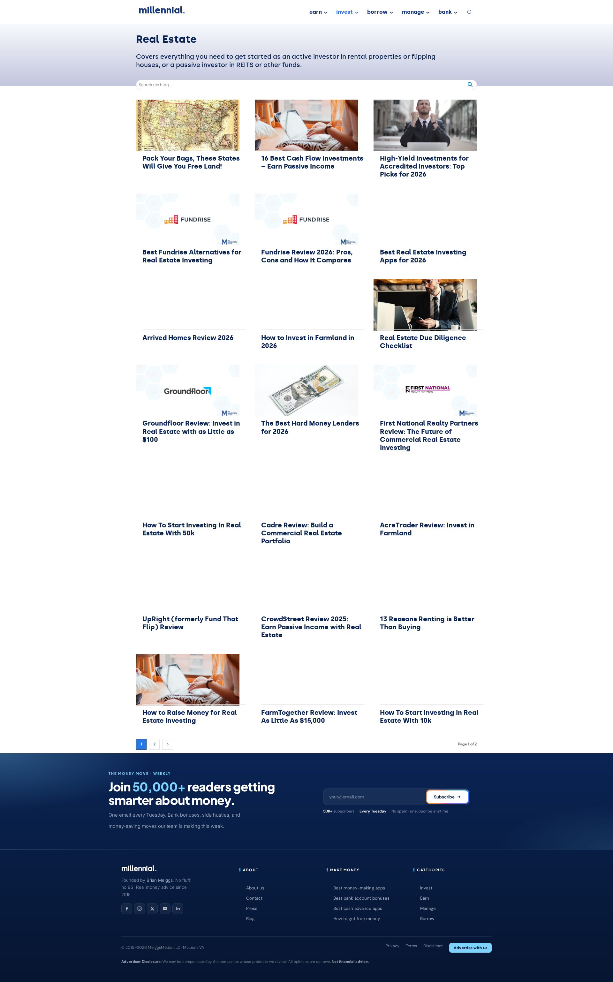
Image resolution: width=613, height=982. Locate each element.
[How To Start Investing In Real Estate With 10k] (425, 680)
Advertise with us (470, 947)
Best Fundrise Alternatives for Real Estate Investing (191, 256)
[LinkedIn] (177, 908)
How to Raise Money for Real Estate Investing (189, 716)
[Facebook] (126, 908)
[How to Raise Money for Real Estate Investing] (187, 680)
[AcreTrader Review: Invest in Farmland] (425, 492)
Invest (426, 888)
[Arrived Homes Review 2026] (187, 305)
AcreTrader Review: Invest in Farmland (427, 529)
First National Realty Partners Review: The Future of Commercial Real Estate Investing (429, 435)
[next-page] (167, 744)
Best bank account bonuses (361, 898)
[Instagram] (139, 908)
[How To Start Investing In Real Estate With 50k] (187, 492)
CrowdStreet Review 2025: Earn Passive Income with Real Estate (311, 627)
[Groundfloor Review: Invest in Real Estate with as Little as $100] (187, 390)
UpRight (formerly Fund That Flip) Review (190, 623)
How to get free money (356, 918)
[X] (152, 908)
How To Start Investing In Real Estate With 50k (191, 529)
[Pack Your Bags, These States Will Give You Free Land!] (187, 125)
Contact (254, 898)
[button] (469, 11)
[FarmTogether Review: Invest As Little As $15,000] (306, 680)
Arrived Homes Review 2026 (188, 338)
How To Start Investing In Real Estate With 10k (429, 716)
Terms (411, 945)
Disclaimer (433, 945)
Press (251, 908)
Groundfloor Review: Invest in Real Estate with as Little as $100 (191, 431)
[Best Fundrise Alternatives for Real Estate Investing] (187, 219)
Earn (424, 898)
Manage (428, 908)
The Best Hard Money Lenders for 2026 (310, 427)
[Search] (470, 85)
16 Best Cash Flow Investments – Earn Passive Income (312, 162)
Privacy (392, 945)
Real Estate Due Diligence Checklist (423, 342)
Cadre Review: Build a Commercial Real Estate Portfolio (301, 533)
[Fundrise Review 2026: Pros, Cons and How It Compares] (306, 219)
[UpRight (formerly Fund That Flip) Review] (187, 586)
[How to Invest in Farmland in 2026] (306, 305)
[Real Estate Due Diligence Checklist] (425, 305)
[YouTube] (165, 908)
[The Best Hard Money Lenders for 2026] (306, 390)
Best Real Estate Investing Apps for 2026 (423, 256)
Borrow (427, 918)
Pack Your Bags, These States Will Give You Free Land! (191, 162)
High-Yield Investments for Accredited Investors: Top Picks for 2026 (424, 166)
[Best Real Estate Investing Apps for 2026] (425, 219)
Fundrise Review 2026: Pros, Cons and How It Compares (307, 256)
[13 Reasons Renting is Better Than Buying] (425, 586)
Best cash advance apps (357, 908)
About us (255, 888)
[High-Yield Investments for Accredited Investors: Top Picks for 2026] (425, 125)
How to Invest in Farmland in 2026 (307, 342)
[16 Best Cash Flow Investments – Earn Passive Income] (306, 125)
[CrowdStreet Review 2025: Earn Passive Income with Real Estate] (306, 586)
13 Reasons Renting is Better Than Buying (427, 623)
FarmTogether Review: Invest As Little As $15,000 (309, 716)
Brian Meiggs (160, 880)
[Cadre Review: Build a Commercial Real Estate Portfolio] (306, 492)
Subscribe (444, 796)
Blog (250, 918)
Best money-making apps (359, 888)
